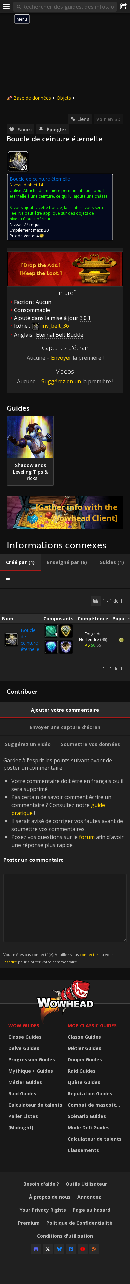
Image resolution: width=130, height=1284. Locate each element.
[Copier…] (96, 601)
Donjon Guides (85, 1059)
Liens (83, 119)
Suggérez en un (61, 381)
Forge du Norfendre (90, 636)
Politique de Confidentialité (79, 1223)
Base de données (32, 98)
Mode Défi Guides (89, 1127)
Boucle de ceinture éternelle (30, 639)
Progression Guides (31, 1059)
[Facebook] (71, 1249)
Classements (83, 1150)
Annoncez (89, 1197)
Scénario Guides (87, 1116)
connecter (89, 954)
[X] (48, 1249)
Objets (64, 98)
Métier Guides (25, 1082)
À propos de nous (50, 1197)
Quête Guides (84, 1082)
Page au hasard (91, 1210)
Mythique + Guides (30, 1071)
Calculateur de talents (35, 1105)
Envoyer (61, 357)
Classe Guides (25, 1037)
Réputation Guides (90, 1093)
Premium (29, 1223)
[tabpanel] (65, 635)
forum (87, 837)
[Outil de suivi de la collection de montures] (65, 512)
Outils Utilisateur (86, 1184)
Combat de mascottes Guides (96, 1105)
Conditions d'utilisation (65, 1236)
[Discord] (36, 1249)
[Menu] (6, 6)
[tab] (20, 562)
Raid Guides (22, 1093)
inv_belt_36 (54, 325)
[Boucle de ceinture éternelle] (11, 639)
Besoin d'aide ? (41, 1184)
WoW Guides (23, 1025)
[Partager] (123, 6)
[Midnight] (20, 1127)
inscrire (10, 961)
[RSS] (94, 1249)
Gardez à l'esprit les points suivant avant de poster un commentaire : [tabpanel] (63, 860)
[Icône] (18, 161)
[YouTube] (83, 1249)
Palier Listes (23, 1116)
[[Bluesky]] (59, 1249)
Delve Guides (23, 1048)
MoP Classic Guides (92, 1025)
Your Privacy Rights (43, 1210)
